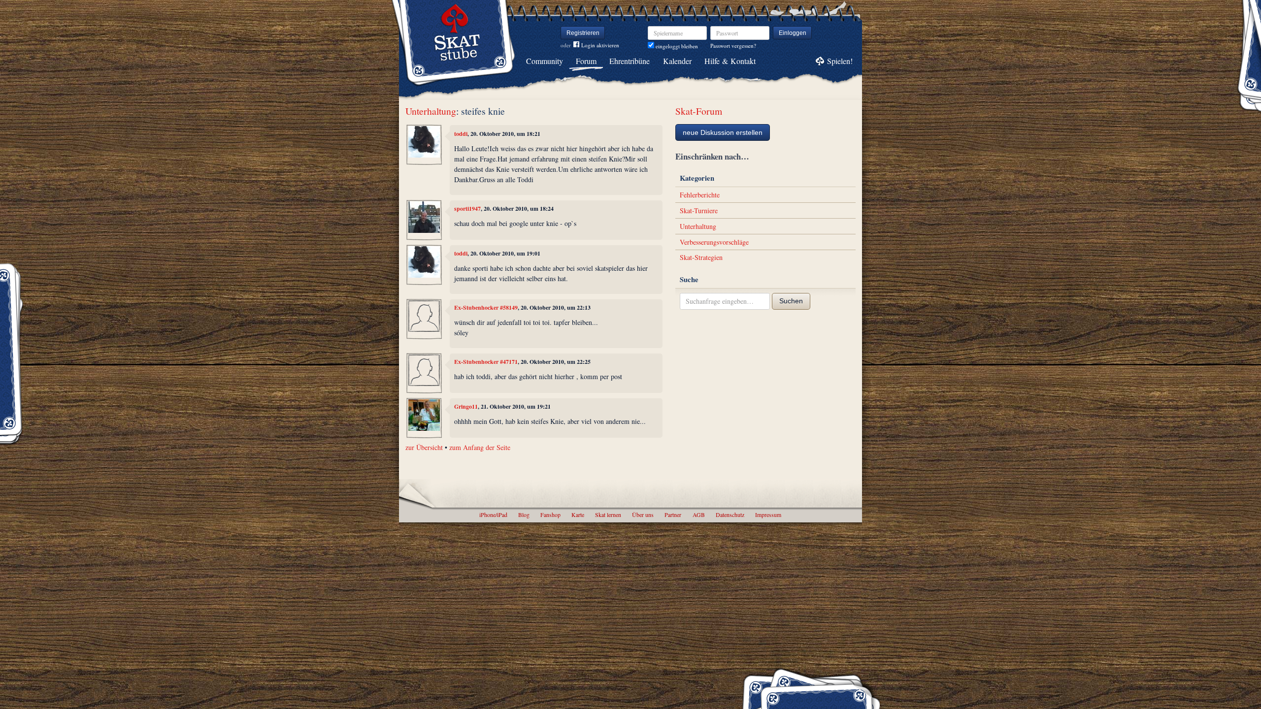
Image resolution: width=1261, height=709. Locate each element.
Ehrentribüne (629, 61)
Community (544, 61)
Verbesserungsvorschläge (714, 242)
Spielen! (840, 61)
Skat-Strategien (701, 257)
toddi (460, 133)
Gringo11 (466, 406)
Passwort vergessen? (733, 45)
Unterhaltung (430, 111)
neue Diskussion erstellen (723, 132)
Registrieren (582, 33)
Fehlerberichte (700, 194)
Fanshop (550, 514)
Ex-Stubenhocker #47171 (486, 361)
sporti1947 (467, 208)
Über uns (643, 514)
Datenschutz (730, 514)
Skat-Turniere (699, 210)
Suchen (791, 301)
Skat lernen (608, 514)
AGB (699, 514)
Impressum (768, 514)
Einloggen (792, 33)
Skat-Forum (698, 111)
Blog (524, 514)
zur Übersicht (424, 447)
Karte (577, 514)
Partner (672, 514)
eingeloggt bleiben (676, 46)
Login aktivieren (600, 45)
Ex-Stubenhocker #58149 (486, 307)
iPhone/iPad (493, 514)
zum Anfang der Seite (479, 447)
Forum (586, 61)
